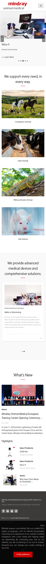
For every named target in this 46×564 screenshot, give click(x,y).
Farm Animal (23, 161)
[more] (39, 338)
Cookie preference (23, 554)
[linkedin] (7, 511)
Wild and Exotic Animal (23, 200)
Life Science (23, 239)
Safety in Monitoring (12, 312)
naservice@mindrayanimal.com (20, 518)
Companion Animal (23, 122)
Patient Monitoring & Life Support (14, 308)
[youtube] (12, 511)
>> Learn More (8, 57)
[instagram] (16, 511)
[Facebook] (3, 511)
